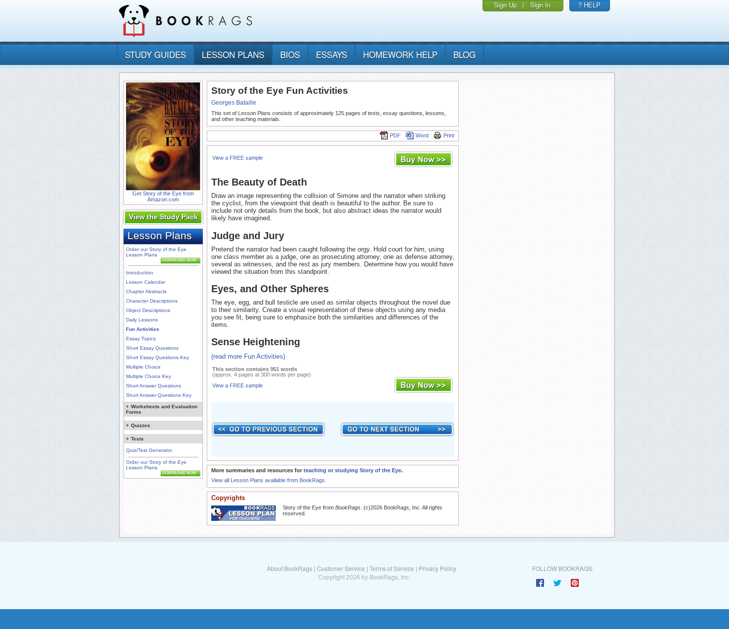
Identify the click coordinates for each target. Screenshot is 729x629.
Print (448, 135)
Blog (464, 54)
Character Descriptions (152, 301)
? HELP (589, 4)
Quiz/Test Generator (149, 450)
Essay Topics (141, 338)
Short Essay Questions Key (157, 357)
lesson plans (233, 54)
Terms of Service (391, 568)
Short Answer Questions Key (158, 395)
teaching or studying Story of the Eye (352, 470)
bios (290, 54)
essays (331, 54)
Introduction (139, 272)
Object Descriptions (148, 310)
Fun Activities (142, 329)
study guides (155, 54)
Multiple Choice (143, 367)
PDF (395, 135)
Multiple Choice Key (148, 376)
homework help (400, 54)
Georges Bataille (233, 102)
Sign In (540, 4)
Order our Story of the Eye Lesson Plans (156, 252)
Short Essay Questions (152, 348)
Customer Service (341, 568)
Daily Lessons (142, 319)
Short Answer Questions (153, 385)
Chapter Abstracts (146, 291)
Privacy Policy (437, 568)
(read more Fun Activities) (248, 356)
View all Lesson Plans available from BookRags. (268, 480)
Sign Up (505, 4)
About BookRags (289, 568)
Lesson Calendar (145, 282)
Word (422, 135)
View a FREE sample (237, 158)
